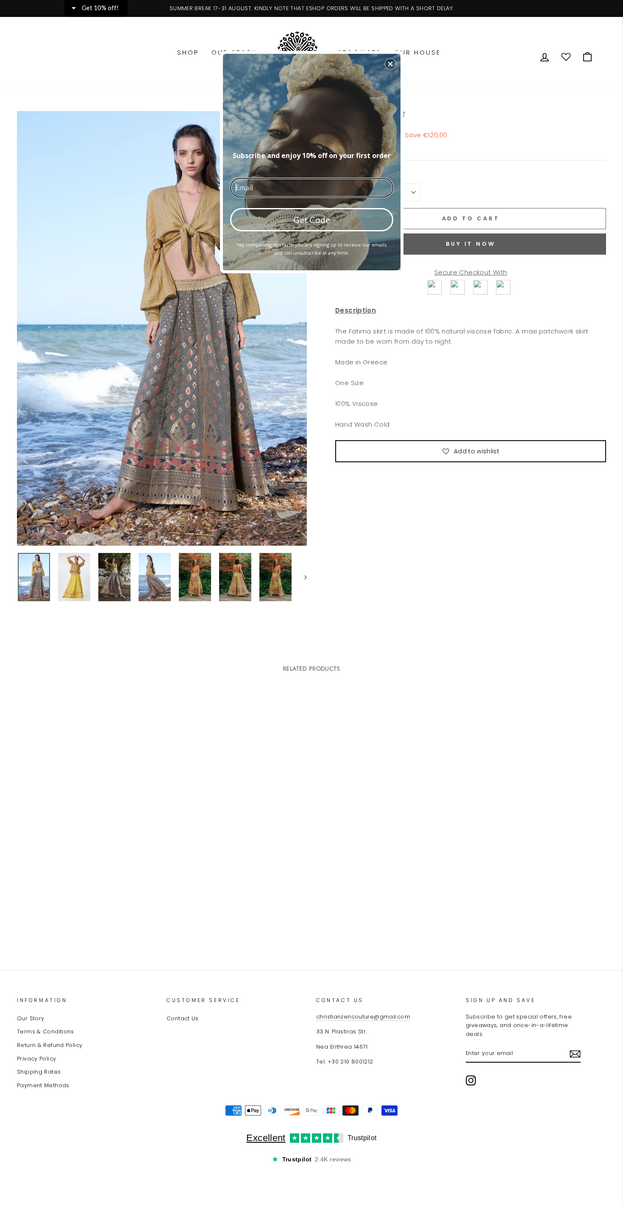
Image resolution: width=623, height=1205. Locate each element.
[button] (390, 64)
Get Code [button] (311, 219)
